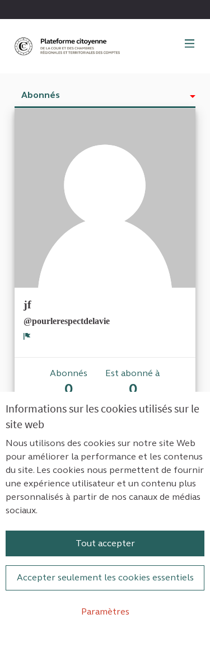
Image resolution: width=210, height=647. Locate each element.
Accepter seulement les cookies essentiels (105, 577)
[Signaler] (27, 335)
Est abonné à (132, 382)
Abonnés (40, 95)
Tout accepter (105, 543)
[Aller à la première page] (68, 46)
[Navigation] (190, 44)
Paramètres (105, 611)
